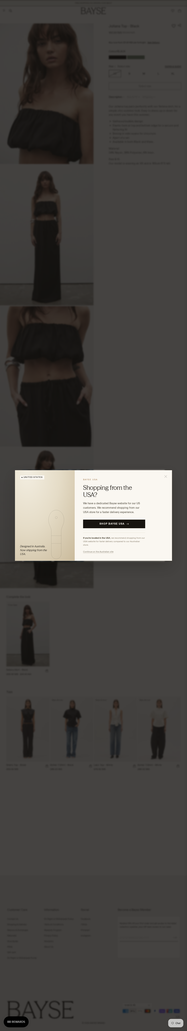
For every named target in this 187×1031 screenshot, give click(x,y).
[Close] (166, 476)
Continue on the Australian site (98, 551)
